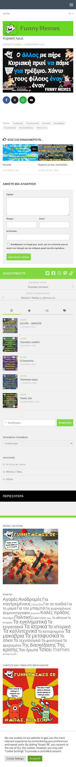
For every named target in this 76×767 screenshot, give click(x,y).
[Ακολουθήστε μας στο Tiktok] (71, 273)
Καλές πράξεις (55, 612)
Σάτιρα (6, 13)
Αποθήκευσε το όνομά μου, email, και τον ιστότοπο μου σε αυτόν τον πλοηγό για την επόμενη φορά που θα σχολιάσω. (37, 246)
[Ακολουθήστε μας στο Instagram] (59, 273)
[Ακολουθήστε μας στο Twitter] (47, 273)
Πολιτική (23, 617)
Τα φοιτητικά (51, 640)
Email (42, 218)
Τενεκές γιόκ (26, 398)
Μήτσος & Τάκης (14, 471)
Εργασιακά (35, 613)
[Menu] (71, 4)
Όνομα (10, 218)
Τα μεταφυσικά (10, 127)
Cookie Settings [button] (15, 758)
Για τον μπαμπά (31, 608)
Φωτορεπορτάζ (9, 654)
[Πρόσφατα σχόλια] (47, 310)
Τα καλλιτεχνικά (20, 631)
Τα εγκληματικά (32, 123)
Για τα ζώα (37, 604)
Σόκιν (48, 618)
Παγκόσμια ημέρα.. (29, 379)
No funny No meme (15, 464)
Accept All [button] (35, 758)
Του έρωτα (28, 649)
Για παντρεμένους (25, 601)
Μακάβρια (8, 618)
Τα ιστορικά (59, 626)
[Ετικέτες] (64, 310)
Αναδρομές (18, 123)
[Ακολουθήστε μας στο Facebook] (53, 273)
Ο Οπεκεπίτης (27, 361)
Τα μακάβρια (59, 123)
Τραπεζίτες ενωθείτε (30, 342)
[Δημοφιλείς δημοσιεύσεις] (29, 310)
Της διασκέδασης (26, 127)
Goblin (18, 44)
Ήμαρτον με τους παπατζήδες (53, 164)
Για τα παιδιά (54, 604)
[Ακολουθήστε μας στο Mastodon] (65, 273)
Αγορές (10, 599)
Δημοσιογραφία (16, 613)
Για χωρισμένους (58, 608)
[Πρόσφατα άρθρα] (11, 310)
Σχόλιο (10, 194)
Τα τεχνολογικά (27, 640)
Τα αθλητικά (59, 617)
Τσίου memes (42, 127)
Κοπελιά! (7, 164)
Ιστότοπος (11, 231)
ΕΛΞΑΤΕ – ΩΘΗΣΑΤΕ (31, 323)
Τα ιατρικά (46, 123)
